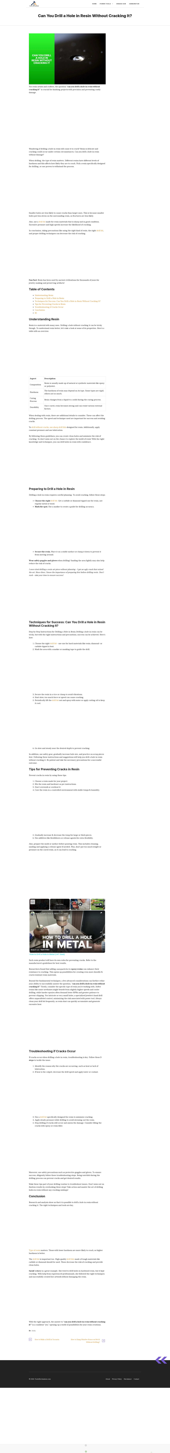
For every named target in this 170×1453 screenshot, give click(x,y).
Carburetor (134, 4)
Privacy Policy (117, 1379)
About (108, 1379)
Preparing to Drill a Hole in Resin (49, 298)
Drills (34, 1331)
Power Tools (105, 4)
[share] (101, 912)
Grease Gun (121, 4)
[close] (86, 1445)
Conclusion (40, 310)
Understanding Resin (44, 295)
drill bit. (54, 501)
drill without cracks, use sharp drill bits (49, 427)
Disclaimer (128, 1379)
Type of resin (34, 1250)
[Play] (80, 904)
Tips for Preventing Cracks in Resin (50, 304)
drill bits (70, 1259)
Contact (136, 1379)
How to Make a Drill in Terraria (47, 1339)
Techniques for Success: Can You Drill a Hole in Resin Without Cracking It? (68, 301)
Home (94, 4)
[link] (33, 914)
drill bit (42, 222)
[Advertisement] (53, 1295)
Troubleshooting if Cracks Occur (49, 307)
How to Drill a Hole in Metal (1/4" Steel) (52, 913)
